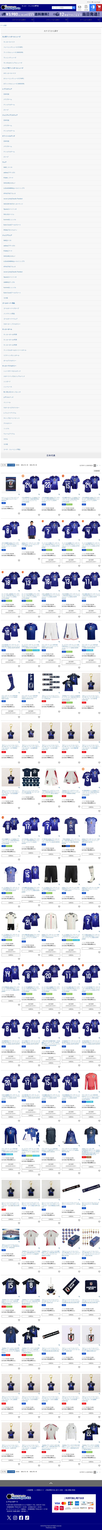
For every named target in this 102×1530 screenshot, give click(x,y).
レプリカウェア (7, 89)
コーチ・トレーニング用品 (12, 449)
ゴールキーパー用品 (8, 303)
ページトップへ (51, 1483)
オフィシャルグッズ (8, 136)
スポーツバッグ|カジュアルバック (14, 376)
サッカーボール (7, 329)
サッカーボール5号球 (10, 334)
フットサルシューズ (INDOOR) (13, 52)
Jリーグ (6, 110)
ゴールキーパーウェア (11, 319)
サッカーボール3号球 (10, 345)
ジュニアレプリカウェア (10, 115)
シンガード (7, 381)
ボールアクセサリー (10, 360)
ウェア (4, 162)
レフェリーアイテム (10, 413)
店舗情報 (30, 1490)
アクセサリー (8, 423)
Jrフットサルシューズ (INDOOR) (14, 83)
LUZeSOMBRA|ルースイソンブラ (14, 188)
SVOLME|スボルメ (9, 183)
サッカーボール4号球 (10, 340)
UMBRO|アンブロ (9, 282)
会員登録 (86, 9)
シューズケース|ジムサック (12, 371)
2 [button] (97, 465)
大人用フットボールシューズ (11, 36)
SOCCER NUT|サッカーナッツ (13, 204)
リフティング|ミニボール (11, 355)
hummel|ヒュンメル (10, 219)
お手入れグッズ (8, 397)
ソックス (6, 428)
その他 (6, 298)
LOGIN (92, 9)
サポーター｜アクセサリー (12, 324)
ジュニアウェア (7, 235)
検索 (73, 7)
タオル (6, 439)
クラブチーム (8, 99)
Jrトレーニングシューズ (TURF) (14, 78)
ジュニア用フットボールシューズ (12, 68)
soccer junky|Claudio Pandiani (13, 198)
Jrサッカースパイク (10, 73)
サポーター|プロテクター (11, 407)
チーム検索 (3, 25)
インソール (7, 402)
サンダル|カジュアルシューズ (13, 63)
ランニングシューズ (10, 57)
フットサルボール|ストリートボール (15, 350)
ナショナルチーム (9, 104)
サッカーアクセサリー (9, 366)
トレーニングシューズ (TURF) (13, 47)
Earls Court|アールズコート (12, 225)
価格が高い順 (33, 465)
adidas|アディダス (9, 172)
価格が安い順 (24, 465)
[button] (99, 465)
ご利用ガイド (40, 1490)
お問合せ (79, 9)
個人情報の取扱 (70, 1490)
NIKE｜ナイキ (8, 167)
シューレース (8, 387)
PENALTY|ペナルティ (10, 230)
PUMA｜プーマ (8, 178)
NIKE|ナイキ (7, 240)
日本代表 (6, 94)
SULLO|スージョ (9, 214)
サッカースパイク (9, 42)
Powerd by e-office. (51, 1527)
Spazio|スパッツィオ (10, 209)
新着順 (17, 465)
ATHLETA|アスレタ (10, 193)
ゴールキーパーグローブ (11, 308)
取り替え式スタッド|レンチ (12, 392)
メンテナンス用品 (9, 313)
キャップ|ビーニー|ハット (12, 418)
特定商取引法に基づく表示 (54, 1490)
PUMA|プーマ (8, 251)
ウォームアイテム (9, 434)
